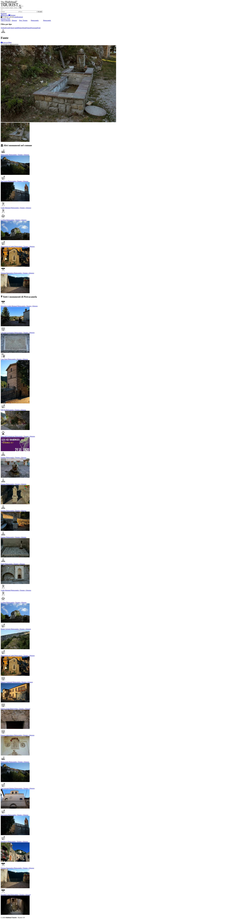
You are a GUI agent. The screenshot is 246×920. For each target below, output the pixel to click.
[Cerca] (20, 6)
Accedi (40, 11)
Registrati (4, 13)
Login (15, 17)
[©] (10, 5)
